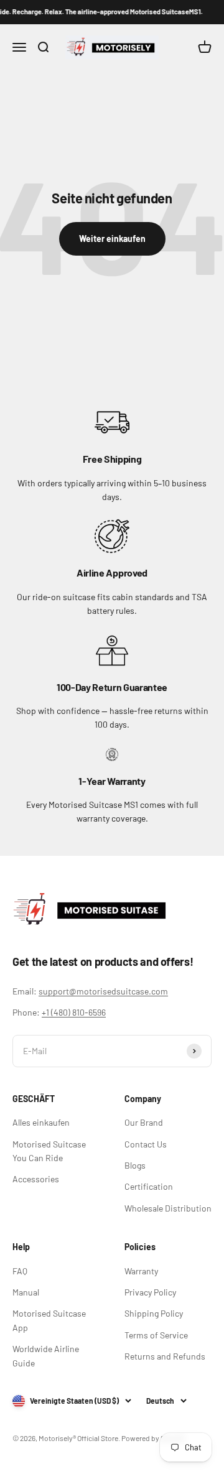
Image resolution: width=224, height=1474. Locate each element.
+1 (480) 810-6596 (74, 1012)
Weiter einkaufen (112, 238)
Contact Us (145, 1144)
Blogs (135, 1165)
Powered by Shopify (153, 1438)
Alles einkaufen (41, 1122)
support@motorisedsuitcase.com (103, 991)
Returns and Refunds (164, 1356)
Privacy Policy (150, 1292)
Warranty (141, 1271)
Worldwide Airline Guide (45, 1355)
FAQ (19, 1271)
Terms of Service (156, 1335)
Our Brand (143, 1122)
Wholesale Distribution (168, 1208)
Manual (25, 1292)
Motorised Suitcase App (49, 1320)
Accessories (35, 1179)
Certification (148, 1186)
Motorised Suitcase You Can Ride (49, 1151)
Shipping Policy (153, 1313)
